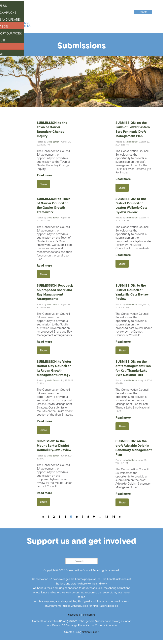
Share (43, 184)
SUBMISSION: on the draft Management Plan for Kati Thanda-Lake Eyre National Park (133, 368)
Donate (143, 12)
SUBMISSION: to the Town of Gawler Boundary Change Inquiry (52, 129)
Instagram (89, 615)
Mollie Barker (53, 141)
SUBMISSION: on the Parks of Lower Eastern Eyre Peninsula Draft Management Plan (132, 129)
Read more (44, 175)
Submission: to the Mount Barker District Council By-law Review (54, 445)
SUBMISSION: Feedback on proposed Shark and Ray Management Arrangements (55, 292)
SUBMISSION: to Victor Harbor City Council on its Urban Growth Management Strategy (54, 368)
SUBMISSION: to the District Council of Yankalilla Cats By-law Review (131, 292)
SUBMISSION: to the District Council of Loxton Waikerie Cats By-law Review (131, 205)
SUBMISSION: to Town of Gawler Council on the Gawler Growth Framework (53, 205)
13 (106, 516)
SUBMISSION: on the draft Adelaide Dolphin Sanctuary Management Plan (133, 448)
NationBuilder (90, 632)
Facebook (74, 615)
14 (113, 516)
